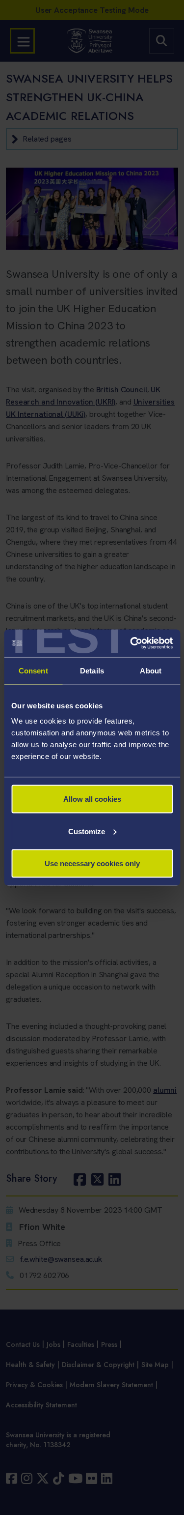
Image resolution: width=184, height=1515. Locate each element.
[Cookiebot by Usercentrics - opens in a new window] (131, 643)
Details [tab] (92, 670)
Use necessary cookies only (92, 863)
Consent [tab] (33, 670)
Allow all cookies (92, 799)
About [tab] (150, 670)
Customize (86, 831)
